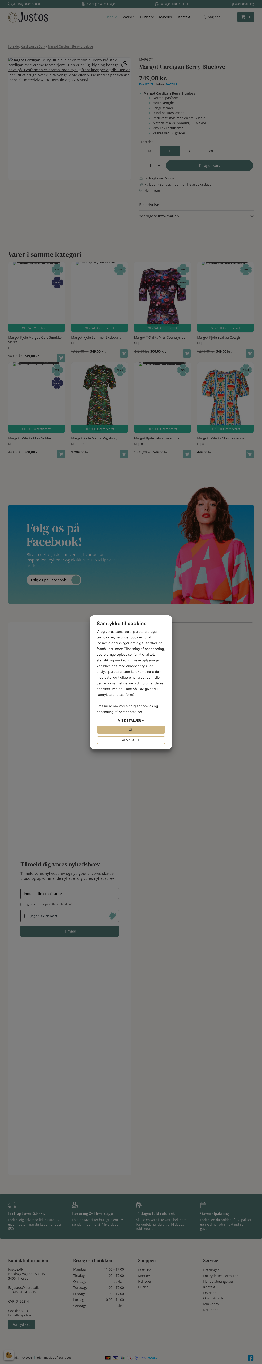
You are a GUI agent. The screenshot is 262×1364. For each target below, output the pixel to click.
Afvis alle (131, 740)
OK (131, 730)
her (139, 712)
